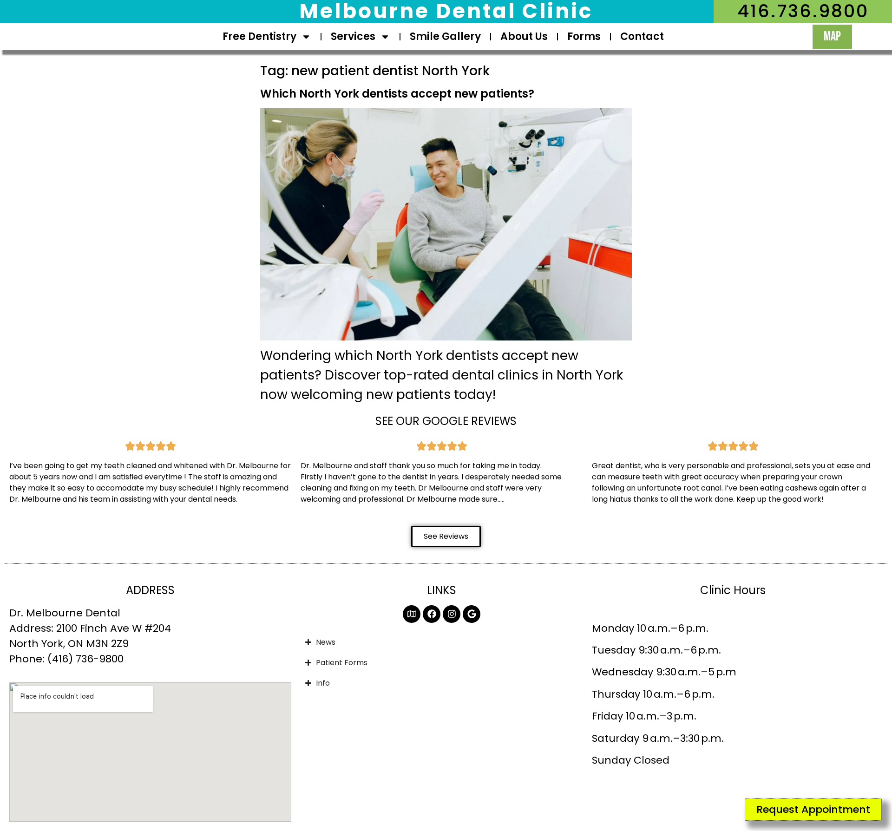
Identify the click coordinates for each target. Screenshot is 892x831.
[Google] (471, 614)
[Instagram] (451, 614)
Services (353, 36)
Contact (642, 36)
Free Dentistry (259, 36)
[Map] (411, 614)
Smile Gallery (445, 36)
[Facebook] (431, 614)
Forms (584, 36)
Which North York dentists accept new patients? (397, 93)
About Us (524, 36)
